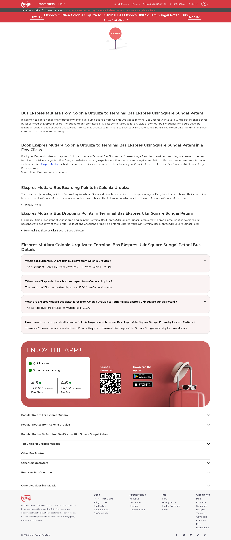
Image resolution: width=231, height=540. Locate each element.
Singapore (201, 506)
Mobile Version (137, 510)
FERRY (61, 4)
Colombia (201, 520)
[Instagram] (191, 535)
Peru (198, 524)
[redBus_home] (28, 4)
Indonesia (201, 502)
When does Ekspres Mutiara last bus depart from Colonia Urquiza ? (68, 281)
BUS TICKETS (46, 4)
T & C (164, 499)
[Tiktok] (198, 535)
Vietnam (200, 513)
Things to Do (100, 502)
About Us (134, 499)
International (202, 528)
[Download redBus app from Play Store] (143, 378)
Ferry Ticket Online (103, 499)
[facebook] (177, 535)
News (165, 510)
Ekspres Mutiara (50, 164)
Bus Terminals (101, 513)
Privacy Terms (169, 502)
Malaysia (200, 510)
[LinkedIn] (205, 535)
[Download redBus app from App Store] (143, 386)
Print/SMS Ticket (177, 4)
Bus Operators (101, 510)
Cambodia (201, 517)
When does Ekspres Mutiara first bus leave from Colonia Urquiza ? (68, 260)
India (198, 499)
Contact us (135, 502)
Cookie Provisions (171, 506)
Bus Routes (99, 506)
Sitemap (134, 506)
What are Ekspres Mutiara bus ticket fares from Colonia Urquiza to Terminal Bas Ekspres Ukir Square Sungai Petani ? (101, 301)
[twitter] (184, 535)
